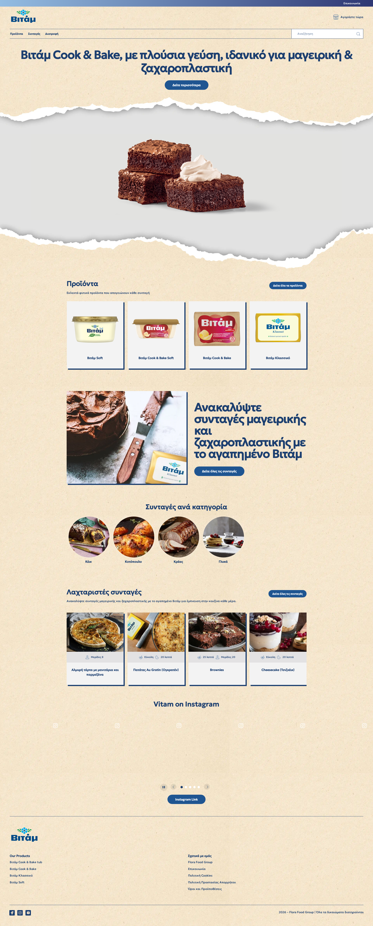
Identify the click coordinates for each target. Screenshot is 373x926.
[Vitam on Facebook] (12, 913)
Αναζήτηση (358, 34)
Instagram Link (186, 799)
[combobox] (327, 33)
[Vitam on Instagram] (20, 913)
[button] (336, 17)
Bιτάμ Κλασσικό (21, 875)
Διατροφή (51, 33)
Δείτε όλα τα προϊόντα (288, 285)
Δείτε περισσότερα (187, 85)
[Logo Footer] (24, 829)
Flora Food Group (200, 862)
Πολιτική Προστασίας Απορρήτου (212, 882)
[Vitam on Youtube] (28, 913)
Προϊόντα (16, 33)
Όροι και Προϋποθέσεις (205, 889)
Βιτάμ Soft (17, 882)
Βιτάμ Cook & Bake (23, 869)
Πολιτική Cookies (200, 875)
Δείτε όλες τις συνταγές (219, 471)
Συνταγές (34, 33)
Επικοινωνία (351, 3)
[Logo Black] (23, 8)
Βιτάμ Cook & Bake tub (26, 862)
